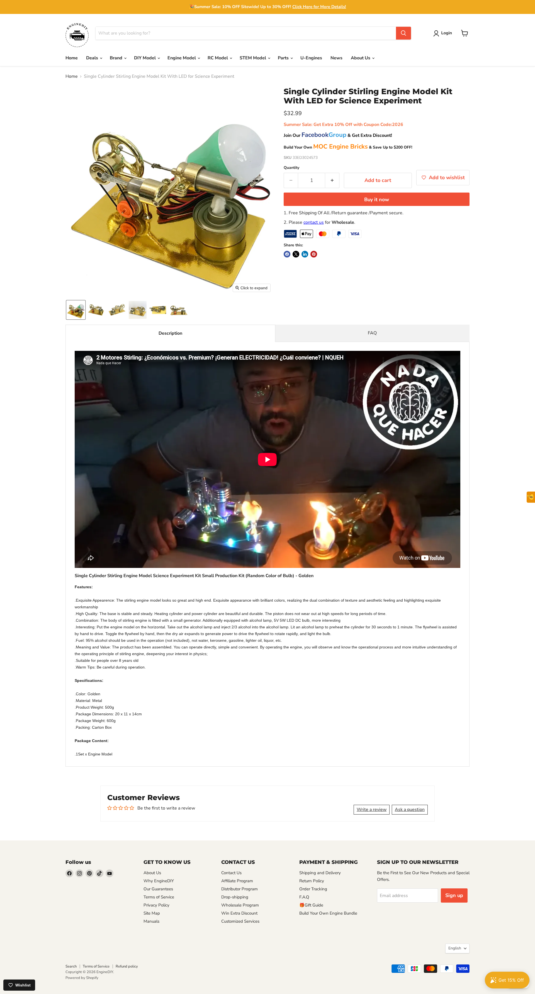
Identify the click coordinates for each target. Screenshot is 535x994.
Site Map (152, 913)
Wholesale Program (240, 905)
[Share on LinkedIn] (304, 254)
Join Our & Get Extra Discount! (338, 135)
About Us (361, 58)
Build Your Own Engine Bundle (328, 913)
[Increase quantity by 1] (332, 180)
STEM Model (253, 58)
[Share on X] (296, 254)
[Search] (403, 33)
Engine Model (182, 58)
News (336, 58)
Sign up (454, 895)
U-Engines (311, 58)
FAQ (372, 333)
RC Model (218, 58)
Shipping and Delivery (320, 873)
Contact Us (231, 873)
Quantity (291, 168)
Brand (116, 58)
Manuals (151, 921)
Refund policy (127, 966)
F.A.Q (304, 897)
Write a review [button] (371, 809)
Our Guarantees (158, 889)
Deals (92, 58)
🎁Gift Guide (311, 905)
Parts (284, 58)
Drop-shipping (234, 897)
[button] (443, 33)
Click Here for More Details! (319, 6)
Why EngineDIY (159, 881)
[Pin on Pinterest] (313, 254)
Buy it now (376, 199)
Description (170, 333)
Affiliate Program (237, 881)
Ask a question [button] (410, 809)
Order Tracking (313, 889)
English (454, 948)
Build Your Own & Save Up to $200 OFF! (348, 147)
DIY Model (145, 58)
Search (71, 966)
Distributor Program (239, 889)
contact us (313, 222)
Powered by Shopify (81, 977)
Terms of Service (159, 897)
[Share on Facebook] (287, 254)
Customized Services (240, 921)
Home (71, 58)
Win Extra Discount (239, 913)
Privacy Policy (156, 905)
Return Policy (311, 881)
